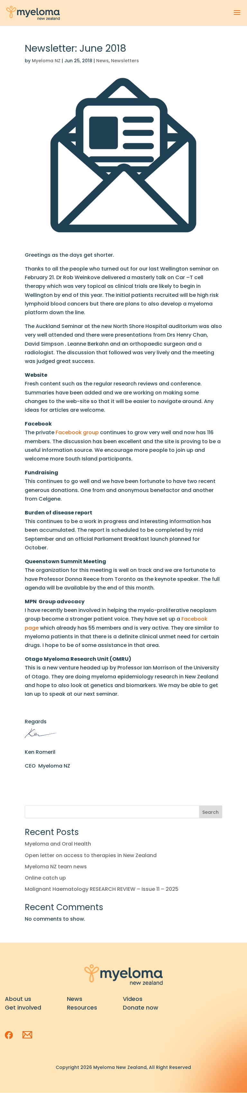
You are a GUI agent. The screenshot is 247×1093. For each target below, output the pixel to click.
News (102, 60)
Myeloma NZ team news (56, 866)
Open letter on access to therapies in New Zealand (91, 855)
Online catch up (45, 878)
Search (210, 812)
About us (18, 999)
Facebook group (77, 432)
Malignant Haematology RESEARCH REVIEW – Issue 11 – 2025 (101, 889)
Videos (132, 999)
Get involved (23, 1007)
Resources (82, 1007)
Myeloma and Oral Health (58, 844)
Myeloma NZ (46, 60)
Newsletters (125, 60)
